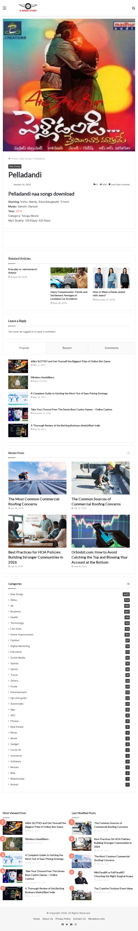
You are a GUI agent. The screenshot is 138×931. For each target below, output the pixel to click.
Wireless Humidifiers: (43, 377)
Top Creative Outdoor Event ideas (113, 888)
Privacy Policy (63, 918)
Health (14, 617)
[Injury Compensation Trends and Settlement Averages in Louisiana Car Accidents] (68, 277)
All (11, 605)
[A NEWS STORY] (28, 8)
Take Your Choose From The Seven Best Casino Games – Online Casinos (71, 409)
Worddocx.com (96, 918)
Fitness (14, 721)
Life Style (15, 628)
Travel (14, 674)
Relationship (17, 778)
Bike (12, 773)
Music (13, 732)
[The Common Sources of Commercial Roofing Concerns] (101, 478)
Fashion (14, 640)
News (13, 599)
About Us (47, 918)
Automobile (16, 703)
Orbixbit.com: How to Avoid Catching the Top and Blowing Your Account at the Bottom (100, 557)
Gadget (14, 744)
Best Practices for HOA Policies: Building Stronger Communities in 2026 (35, 557)
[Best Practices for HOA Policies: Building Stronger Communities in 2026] (37, 531)
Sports (14, 669)
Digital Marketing (20, 646)
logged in (28, 331)
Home (14, 158)
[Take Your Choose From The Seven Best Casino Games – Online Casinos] (18, 414)
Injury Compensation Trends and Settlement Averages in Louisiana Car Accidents (68, 295)
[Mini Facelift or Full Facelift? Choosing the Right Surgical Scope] (81, 877)
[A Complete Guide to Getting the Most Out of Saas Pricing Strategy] (18, 398)
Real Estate (17, 726)
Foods (13, 686)
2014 (19, 211)
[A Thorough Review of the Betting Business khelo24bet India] (18, 430)
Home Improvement (21, 634)
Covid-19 (15, 749)
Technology (17, 623)
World (13, 738)
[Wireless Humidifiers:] (18, 382)
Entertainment (18, 692)
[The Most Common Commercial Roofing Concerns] (37, 478)
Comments (112, 348)
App (12, 709)
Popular (24, 348)
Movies (14, 767)
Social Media (17, 657)
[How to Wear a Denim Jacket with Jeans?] (111, 277)
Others (14, 680)
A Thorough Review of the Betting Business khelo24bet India (66, 425)
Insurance (16, 755)
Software (15, 761)
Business (15, 611)
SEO (12, 715)
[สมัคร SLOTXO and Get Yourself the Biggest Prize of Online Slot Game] (18, 366)
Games (14, 663)
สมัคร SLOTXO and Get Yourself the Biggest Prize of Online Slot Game (70, 361)
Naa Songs (26, 158)
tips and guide (18, 698)
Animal (14, 784)
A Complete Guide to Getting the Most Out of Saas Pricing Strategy (69, 393)
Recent (67, 348)
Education (16, 651)
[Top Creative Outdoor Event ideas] (81, 893)
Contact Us (79, 918)
